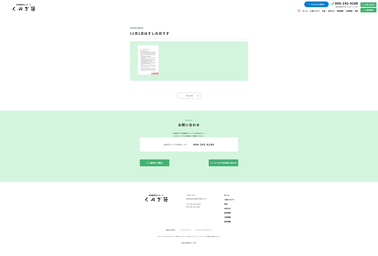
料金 (324, 11)
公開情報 (227, 217)
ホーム (305, 11)
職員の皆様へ (171, 230)
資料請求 (369, 10)
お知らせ (331, 11)
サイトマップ (186, 230)
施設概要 (340, 11)
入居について (315, 11)
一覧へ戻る (189, 96)
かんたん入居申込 (317, 4)
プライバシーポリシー (203, 230)
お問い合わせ (370, 4)
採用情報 (227, 221)
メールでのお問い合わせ (225, 162)
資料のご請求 (156, 162)
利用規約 (208, 236)
